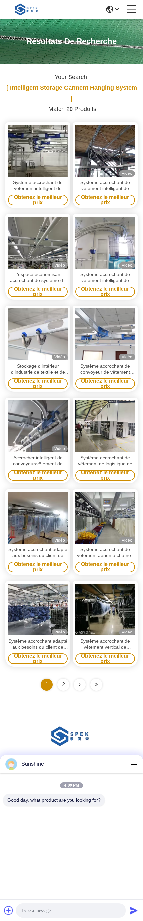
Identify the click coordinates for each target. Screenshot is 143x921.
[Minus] (134, 764)
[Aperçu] (71, 744)
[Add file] (8, 910)
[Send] (133, 910)
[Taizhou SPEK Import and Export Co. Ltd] (27, 9)
